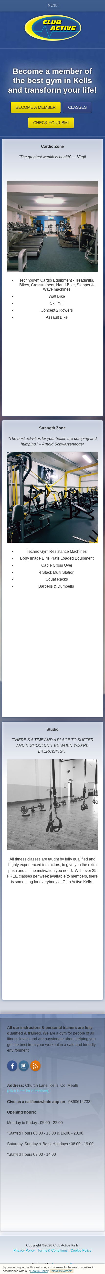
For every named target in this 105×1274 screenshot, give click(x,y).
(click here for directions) (28, 1091)
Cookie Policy (39, 1271)
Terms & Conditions (53, 1250)
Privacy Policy (24, 1250)
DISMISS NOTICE (62, 1271)
